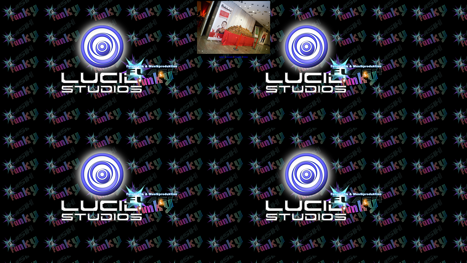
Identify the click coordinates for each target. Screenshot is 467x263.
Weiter (245, 57)
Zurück (222, 57)
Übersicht (238, 57)
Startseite (229, 57)
